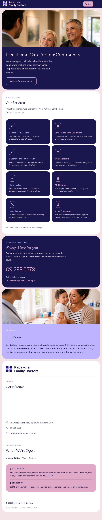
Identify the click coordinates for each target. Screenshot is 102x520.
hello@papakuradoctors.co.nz (24, 433)
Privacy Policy (11, 507)
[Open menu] (97, 4)
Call (88, 4)
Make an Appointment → (21, 81)
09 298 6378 (20, 269)
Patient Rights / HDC (29, 507)
